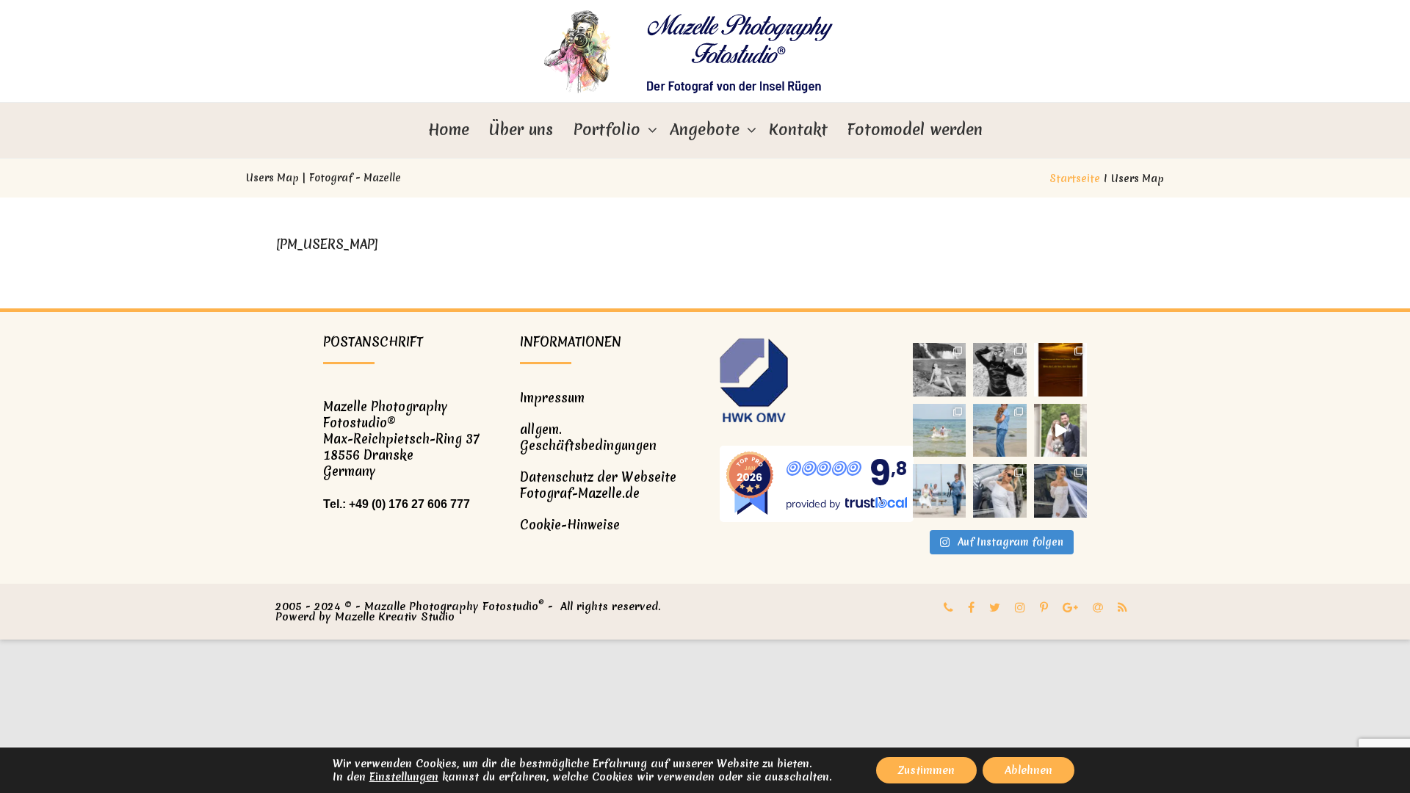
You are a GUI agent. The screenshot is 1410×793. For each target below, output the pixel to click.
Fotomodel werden (915, 129)
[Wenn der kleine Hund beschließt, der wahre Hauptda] (1000, 430)
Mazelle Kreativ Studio (395, 616)
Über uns (521, 129)
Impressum (552, 397)
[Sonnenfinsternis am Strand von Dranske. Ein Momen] (1061, 369)
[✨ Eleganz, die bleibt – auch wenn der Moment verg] (1000, 491)
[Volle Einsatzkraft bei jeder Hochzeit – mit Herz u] (939, 491)
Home (448, 129)
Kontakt (798, 129)
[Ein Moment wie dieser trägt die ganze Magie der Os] (939, 430)
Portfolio (606, 129)
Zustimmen (926, 770)
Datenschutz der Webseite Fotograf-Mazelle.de (598, 484)
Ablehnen (1028, 770)
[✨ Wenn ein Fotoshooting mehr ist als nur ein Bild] (1061, 491)
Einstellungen (403, 776)
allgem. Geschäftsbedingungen (588, 437)
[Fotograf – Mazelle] (705, 51)
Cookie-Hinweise (570, 524)
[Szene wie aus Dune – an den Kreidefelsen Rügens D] (1000, 369)
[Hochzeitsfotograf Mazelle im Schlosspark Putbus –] (1061, 430)
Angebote (705, 129)
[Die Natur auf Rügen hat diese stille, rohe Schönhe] (939, 369)
